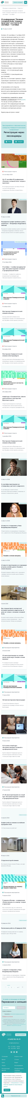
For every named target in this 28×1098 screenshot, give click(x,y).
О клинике (5, 1056)
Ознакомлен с (14, 1014)
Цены (3, 1062)
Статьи (16, 1059)
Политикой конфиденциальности (18, 1014)
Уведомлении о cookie (17, 1082)
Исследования (18, 1065)
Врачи (3, 1059)
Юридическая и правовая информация (19, 1070)
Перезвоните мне (15, 1095)
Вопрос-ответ (18, 1056)
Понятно (7, 1090)
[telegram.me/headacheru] (14, 1052)
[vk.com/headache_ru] (11, 1052)
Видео (16, 1062)
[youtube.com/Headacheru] (17, 1052)
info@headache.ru (14, 1043)
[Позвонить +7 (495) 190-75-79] (2, 1095)
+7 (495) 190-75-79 (14, 1039)
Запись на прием (18, 2)
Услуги (3, 1065)
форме (23, 99)
